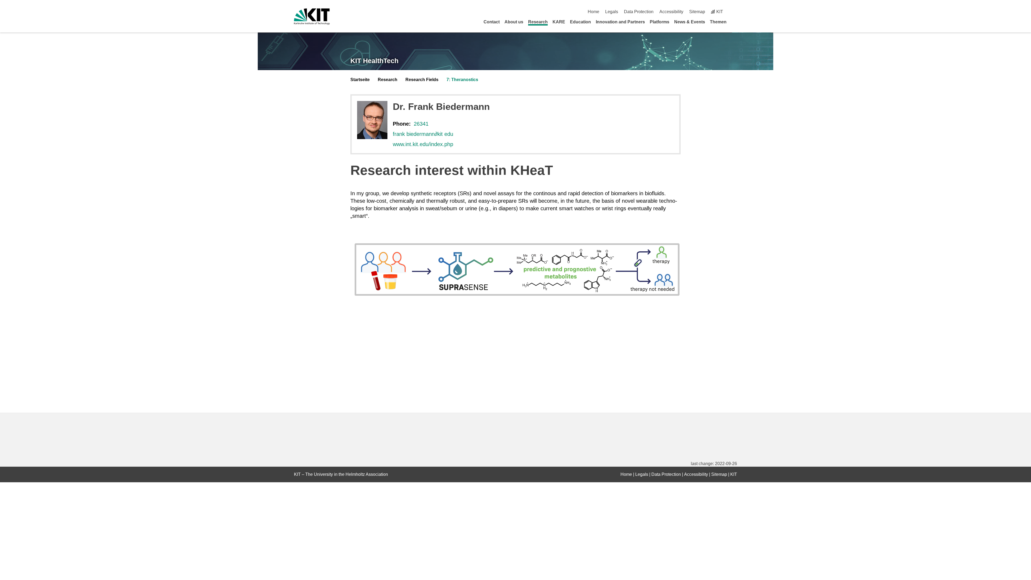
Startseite (360, 79)
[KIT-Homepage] (312, 16)
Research (538, 22)
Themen (718, 22)
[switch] (735, 11)
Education (580, 22)
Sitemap (697, 11)
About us (513, 22)
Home (593, 11)
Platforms (659, 22)
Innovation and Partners (620, 22)
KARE (559, 22)
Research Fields (421, 79)
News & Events (689, 22)
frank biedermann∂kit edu (423, 134)
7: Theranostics (462, 79)
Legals (611, 11)
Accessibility (671, 11)
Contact (492, 22)
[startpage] (735, 21)
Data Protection (639, 11)
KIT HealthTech (374, 60)
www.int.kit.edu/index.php (423, 144)
